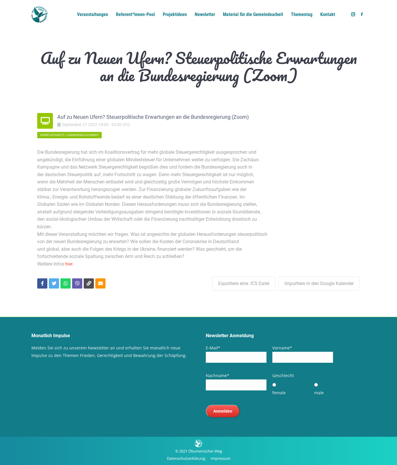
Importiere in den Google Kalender (319, 283)
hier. (69, 264)
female (279, 392)
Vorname (282, 348)
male (319, 392)
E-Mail (213, 348)
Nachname (217, 375)
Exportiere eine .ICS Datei (243, 283)
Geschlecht (283, 375)
